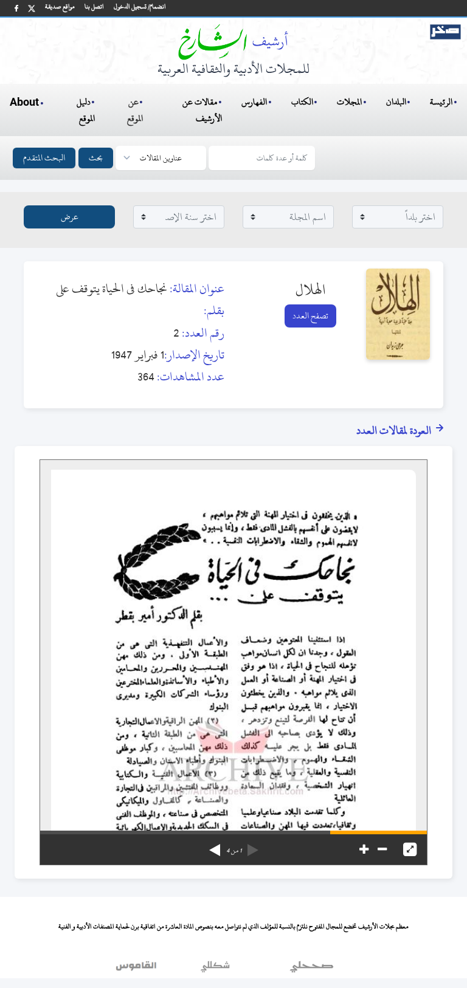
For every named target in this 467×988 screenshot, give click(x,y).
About (24, 103)
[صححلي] (312, 969)
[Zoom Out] (382, 849)
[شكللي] (215, 969)
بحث (96, 157)
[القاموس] (137, 969)
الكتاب (302, 102)
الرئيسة (441, 102)
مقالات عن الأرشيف (202, 110)
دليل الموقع (86, 110)
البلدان (396, 102)
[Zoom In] (363, 849)
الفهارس (254, 102)
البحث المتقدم (44, 157)
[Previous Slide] (252, 845)
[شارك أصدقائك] (16, 8)
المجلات (349, 102)
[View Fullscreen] (410, 849)
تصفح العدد (310, 315)
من (233, 851)
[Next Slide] (214, 845)
